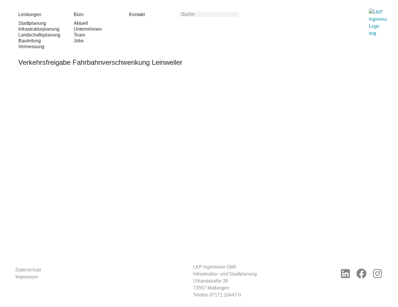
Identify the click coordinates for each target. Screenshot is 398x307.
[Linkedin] (345, 274)
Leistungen (29, 14)
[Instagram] (377, 274)
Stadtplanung (32, 23)
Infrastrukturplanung (38, 29)
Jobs (79, 40)
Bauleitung (29, 40)
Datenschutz (28, 269)
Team (79, 34)
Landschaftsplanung (39, 34)
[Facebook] (361, 274)
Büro (79, 14)
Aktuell (81, 23)
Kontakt (137, 14)
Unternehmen (88, 29)
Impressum (26, 276)
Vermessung (31, 46)
